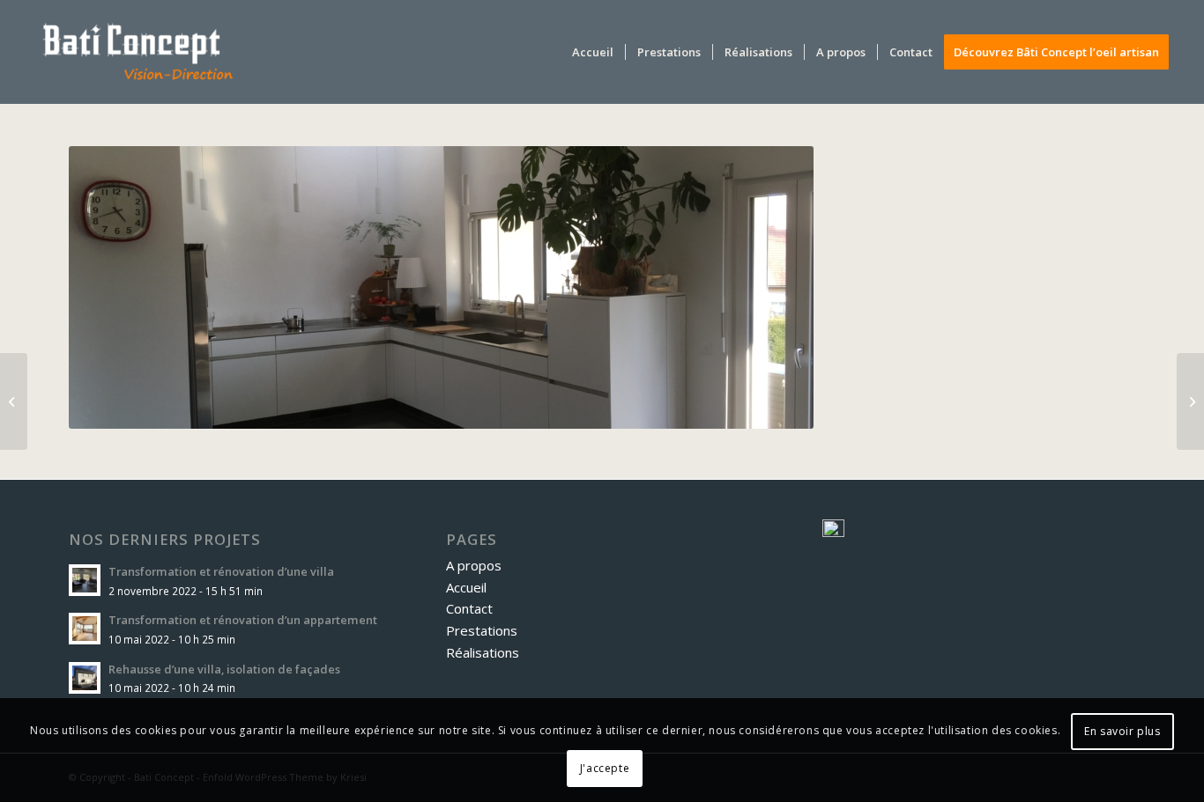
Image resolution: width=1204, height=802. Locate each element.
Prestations (481, 630)
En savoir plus (1122, 731)
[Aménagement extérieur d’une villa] (13, 401)
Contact (469, 608)
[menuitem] (593, 52)
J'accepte (604, 768)
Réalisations (482, 652)
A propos (474, 565)
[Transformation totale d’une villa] (1190, 401)
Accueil (466, 587)
